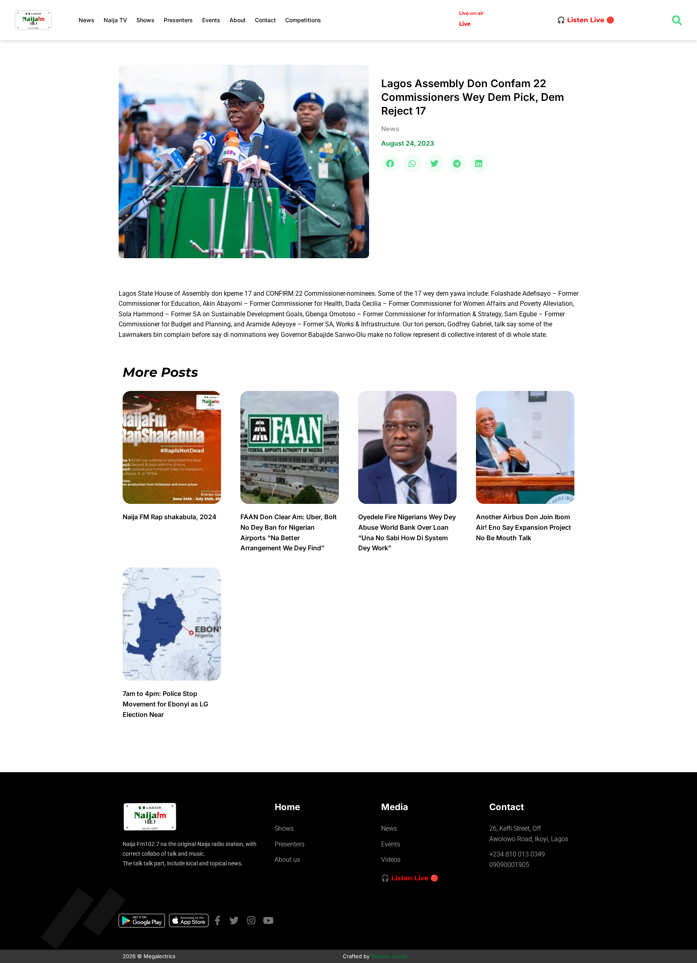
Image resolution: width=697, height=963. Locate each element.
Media (394, 807)
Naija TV (115, 20)
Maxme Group (389, 956)
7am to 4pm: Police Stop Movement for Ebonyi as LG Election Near (165, 703)
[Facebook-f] (217, 920)
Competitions (303, 20)
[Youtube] (268, 920)
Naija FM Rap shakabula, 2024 (170, 517)
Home (287, 807)
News (86, 20)
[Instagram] (251, 920)
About (238, 20)
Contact (265, 20)
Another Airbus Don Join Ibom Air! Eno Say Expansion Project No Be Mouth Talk (523, 527)
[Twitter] (234, 920)
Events (211, 20)
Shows (145, 20)
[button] (390, 164)
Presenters (178, 20)
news (390, 129)
